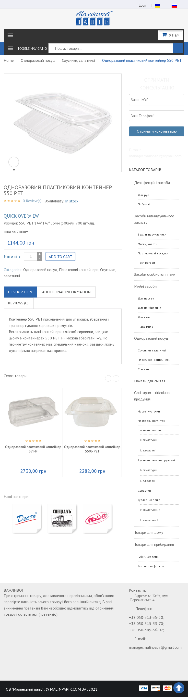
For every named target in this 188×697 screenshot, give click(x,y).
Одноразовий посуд (38, 60)
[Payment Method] (143, 688)
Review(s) (32, 200)
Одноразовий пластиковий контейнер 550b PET (92, 449)
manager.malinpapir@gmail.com (155, 647)
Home (9, 60)
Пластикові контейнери (78, 269)
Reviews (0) (18, 302)
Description (20, 291)
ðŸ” (13, 162)
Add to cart (60, 256)
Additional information (66, 291)
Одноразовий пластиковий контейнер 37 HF (33, 449)
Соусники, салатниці (78, 60)
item (174, 35)
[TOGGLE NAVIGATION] (10, 48)
